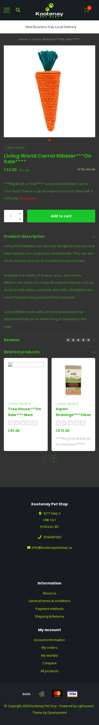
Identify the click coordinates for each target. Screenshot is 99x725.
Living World (15, 147)
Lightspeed (85, 706)
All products (50, 671)
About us (49, 593)
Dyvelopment (57, 712)
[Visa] (72, 694)
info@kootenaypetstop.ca (52, 547)
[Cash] (42, 694)
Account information (49, 640)
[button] (49, 140)
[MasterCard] (57, 694)
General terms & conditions (49, 600)
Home (23, 39)
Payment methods (50, 608)
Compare (49, 663)
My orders (49, 647)
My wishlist (49, 655)
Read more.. (29, 198)
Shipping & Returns (49, 616)
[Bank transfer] (26, 694)
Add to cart (61, 216)
